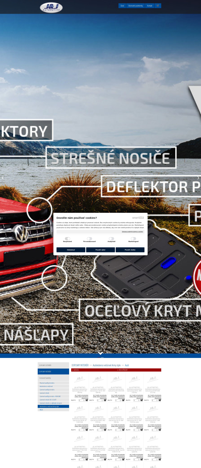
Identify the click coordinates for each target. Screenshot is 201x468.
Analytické (111, 241)
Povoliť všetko (130, 250)
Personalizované (89, 241)
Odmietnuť (71, 250)
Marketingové (133, 241)
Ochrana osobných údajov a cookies (132, 231)
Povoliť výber (100, 250)
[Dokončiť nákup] (158, 5)
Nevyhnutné (67, 241)
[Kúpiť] (87, 400)
